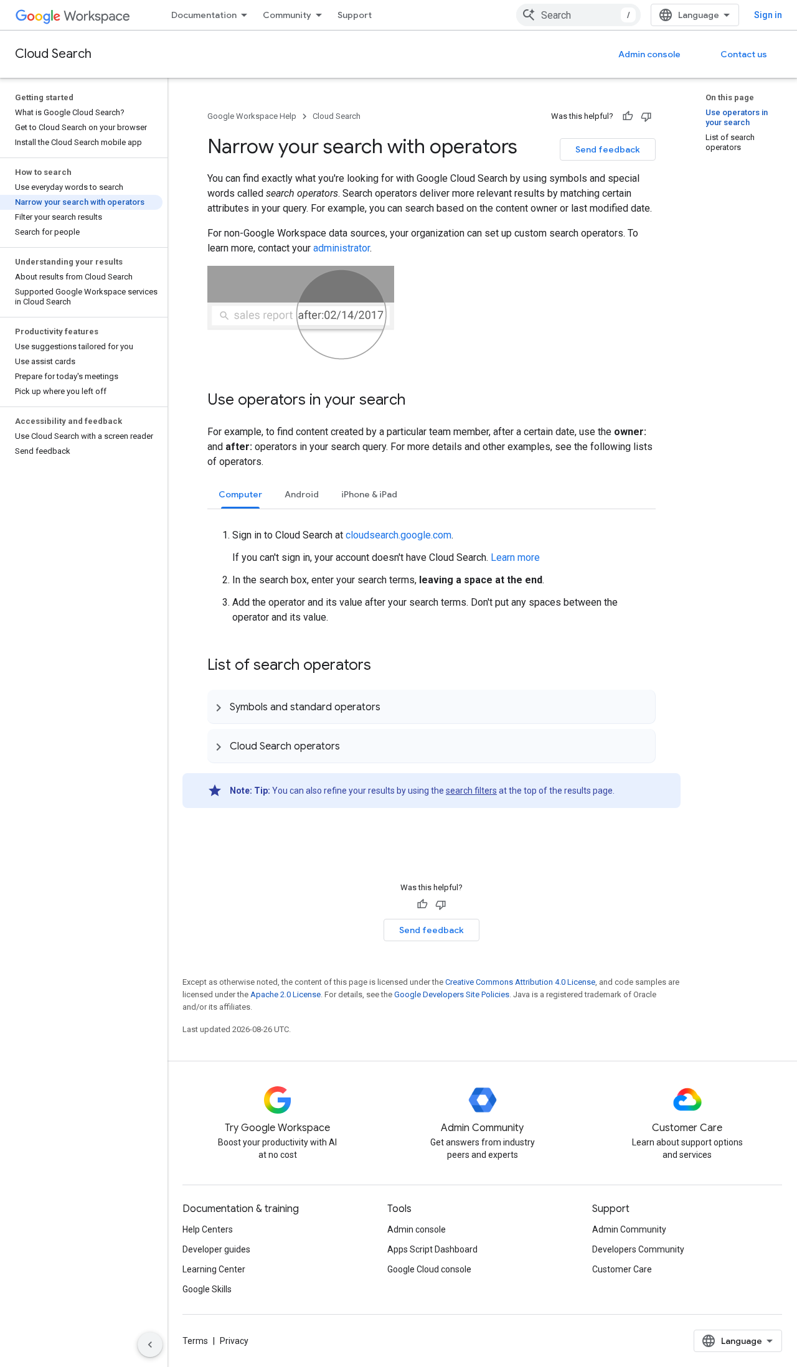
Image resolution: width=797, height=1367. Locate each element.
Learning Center (213, 1269)
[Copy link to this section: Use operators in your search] (417, 400)
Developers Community (638, 1249)
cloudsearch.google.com (398, 535)
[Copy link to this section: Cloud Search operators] (352, 745)
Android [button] (302, 494)
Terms (195, 1341)
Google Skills (207, 1289)
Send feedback (607, 149)
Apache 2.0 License (285, 994)
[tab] (240, 494)
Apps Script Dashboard (432, 1249)
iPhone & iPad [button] (369, 494)
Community (287, 15)
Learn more (515, 557)
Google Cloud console (429, 1269)
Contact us (743, 54)
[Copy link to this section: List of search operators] (383, 666)
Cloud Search (53, 54)
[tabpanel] (431, 567)
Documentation (204, 15)
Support (354, 15)
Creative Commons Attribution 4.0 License (520, 982)
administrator (341, 248)
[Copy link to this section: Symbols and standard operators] (392, 706)
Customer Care (622, 1269)
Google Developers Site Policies (451, 994)
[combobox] (578, 15)
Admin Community (629, 1229)
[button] (431, 706)
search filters (471, 791)
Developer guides (216, 1249)
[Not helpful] (646, 116)
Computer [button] (240, 494)
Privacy (234, 1341)
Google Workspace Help (251, 116)
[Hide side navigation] (150, 1344)
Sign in (768, 15)
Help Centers (207, 1229)
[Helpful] (627, 116)
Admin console (649, 54)
